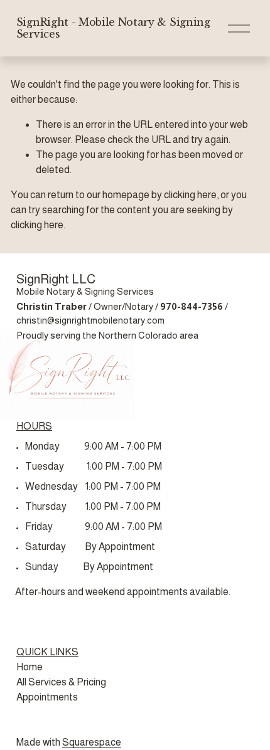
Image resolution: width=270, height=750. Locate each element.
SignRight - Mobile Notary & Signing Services (113, 28)
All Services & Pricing (61, 682)
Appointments (47, 697)
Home (29, 667)
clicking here (190, 194)
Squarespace (91, 742)
